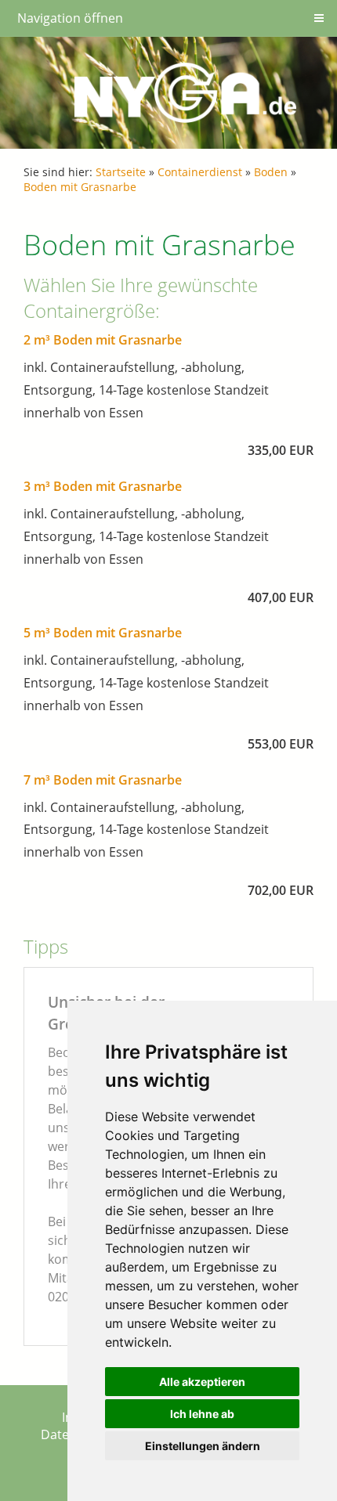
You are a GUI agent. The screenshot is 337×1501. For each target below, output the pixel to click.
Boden (271, 171)
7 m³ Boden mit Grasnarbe (103, 779)
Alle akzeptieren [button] (202, 1381)
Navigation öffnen (70, 18)
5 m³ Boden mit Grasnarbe (103, 632)
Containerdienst (200, 171)
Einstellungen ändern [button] (202, 1445)
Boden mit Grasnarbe (80, 186)
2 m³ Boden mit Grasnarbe (103, 339)
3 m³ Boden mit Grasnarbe (103, 486)
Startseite (121, 171)
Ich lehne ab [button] (202, 1413)
